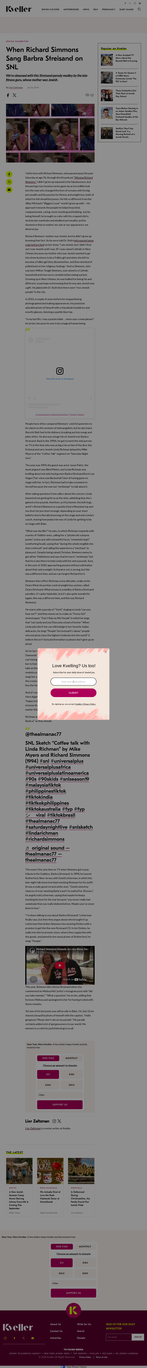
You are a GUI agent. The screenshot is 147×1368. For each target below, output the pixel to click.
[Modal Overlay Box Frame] (73, 684)
